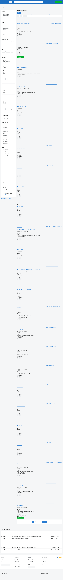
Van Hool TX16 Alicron (4, 551)
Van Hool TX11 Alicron (21, 148)
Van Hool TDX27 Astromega (22, 26)
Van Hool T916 (19, 445)
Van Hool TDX (3, 545)
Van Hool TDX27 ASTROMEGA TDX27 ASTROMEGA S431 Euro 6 (29, 269)
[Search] (14, 1)
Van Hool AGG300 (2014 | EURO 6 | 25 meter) (25, 309)
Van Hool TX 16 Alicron (21, 86)
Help (1, 561)
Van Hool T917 (3, 547)
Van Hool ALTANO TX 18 (21, 106)
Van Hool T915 (3, 536)
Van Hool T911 (19, 425)
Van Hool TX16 (3, 538)
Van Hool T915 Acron (20, 186)
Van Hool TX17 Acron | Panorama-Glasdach (25, 465)
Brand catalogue (17, 566)
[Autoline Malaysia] (4, 1)
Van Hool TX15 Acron (4, 549)
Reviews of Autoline (18, 564)
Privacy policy (17, 561)
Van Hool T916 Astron (21, 329)
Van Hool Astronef (20, 128)
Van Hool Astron (20, 206)
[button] (17, 35)
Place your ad (20, 57)
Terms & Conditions (18, 559)
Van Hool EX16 (3, 534)
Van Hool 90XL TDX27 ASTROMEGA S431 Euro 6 (26, 229)
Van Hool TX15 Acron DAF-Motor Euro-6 (24, 289)
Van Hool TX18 (19, 168)
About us (2, 559)
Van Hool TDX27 (20, 249)
